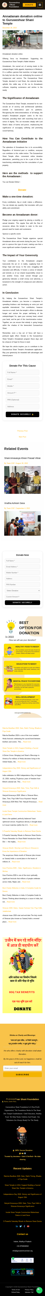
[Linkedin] (17, 1226)
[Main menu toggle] (39, 4)
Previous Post (22, 431)
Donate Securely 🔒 (22, 414)
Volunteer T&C (29, 1292)
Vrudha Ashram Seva (14, 503)
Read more (27, 742)
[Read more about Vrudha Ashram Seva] (22, 523)
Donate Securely (22, 602)
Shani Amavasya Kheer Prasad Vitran (22, 458)
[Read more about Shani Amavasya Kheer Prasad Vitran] (22, 480)
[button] (29, 5)
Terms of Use (16, 1289)
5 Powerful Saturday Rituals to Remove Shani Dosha (21, 831)
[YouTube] (28, 1226)
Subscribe (22, 1075)
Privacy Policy (29, 1289)
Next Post (22, 437)
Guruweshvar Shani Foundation (14, 5)
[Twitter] (21, 1226)
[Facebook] (24, 1226)
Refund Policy (16, 1292)
